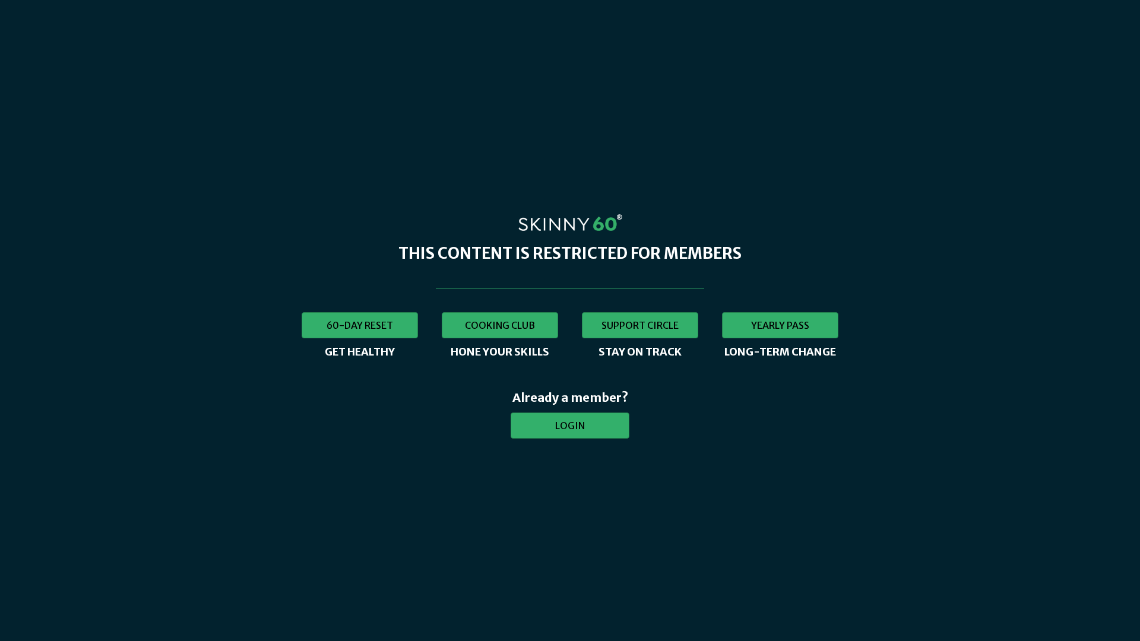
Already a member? (570, 397)
